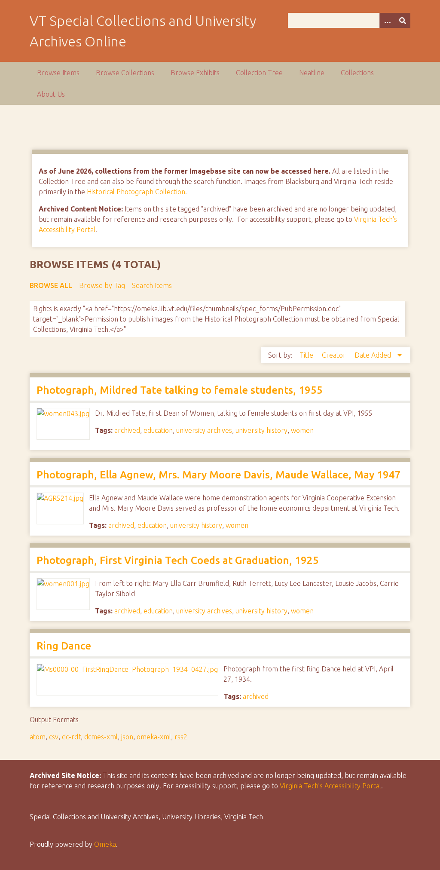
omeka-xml (154, 737)
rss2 (180, 737)
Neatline (311, 73)
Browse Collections (125, 73)
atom (38, 737)
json (127, 737)
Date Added (373, 355)
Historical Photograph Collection (136, 192)
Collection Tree (259, 73)
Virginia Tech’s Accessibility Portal (330, 786)
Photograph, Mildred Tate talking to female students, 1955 (180, 390)
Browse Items (58, 73)
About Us (51, 94)
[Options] (387, 20)
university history (261, 430)
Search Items (152, 285)
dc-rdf (71, 737)
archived (127, 430)
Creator (335, 355)
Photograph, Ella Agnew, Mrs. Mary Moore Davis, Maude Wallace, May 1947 (219, 475)
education (158, 430)
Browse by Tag (102, 285)
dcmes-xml (101, 737)
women (302, 430)
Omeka (105, 844)
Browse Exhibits (195, 73)
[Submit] (402, 20)
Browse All (51, 285)
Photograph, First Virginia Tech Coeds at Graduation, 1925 (178, 560)
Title (307, 355)
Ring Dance (64, 646)
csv (53, 737)
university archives (204, 430)
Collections (357, 73)
